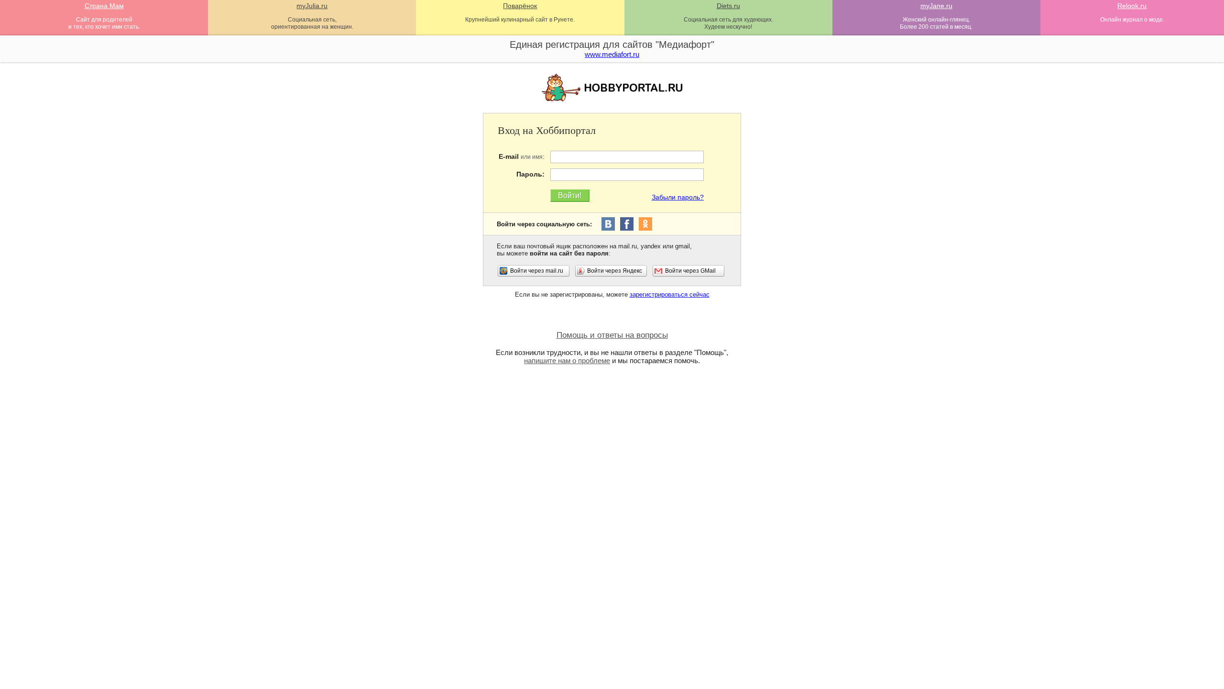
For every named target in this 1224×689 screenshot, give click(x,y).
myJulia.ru (312, 6)
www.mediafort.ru (612, 54)
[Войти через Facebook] (627, 224)
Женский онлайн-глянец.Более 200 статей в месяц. (936, 23)
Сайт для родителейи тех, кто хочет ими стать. (104, 23)
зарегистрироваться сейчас (670, 294)
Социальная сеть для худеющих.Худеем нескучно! (728, 23)
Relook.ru (1132, 6)
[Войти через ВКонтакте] (608, 224)
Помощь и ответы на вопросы (612, 335)
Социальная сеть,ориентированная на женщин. (312, 23)
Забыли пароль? (678, 197)
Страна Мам (104, 6)
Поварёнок (520, 6)
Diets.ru (728, 6)
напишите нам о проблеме (567, 360)
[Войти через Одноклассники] (645, 224)
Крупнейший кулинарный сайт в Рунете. (520, 19)
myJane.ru (936, 6)
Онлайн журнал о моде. (1132, 19)
